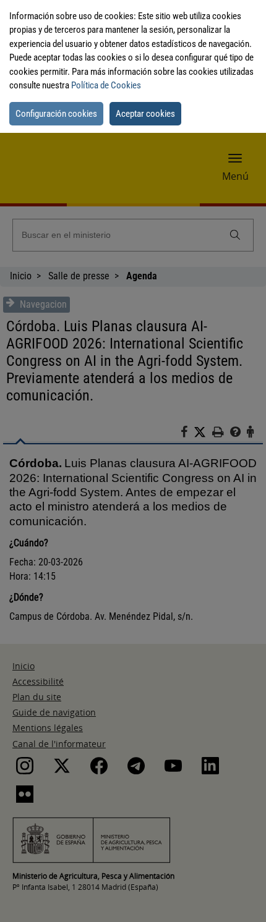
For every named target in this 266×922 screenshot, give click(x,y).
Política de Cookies (106, 85)
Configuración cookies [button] (56, 113)
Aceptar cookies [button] (145, 113)
